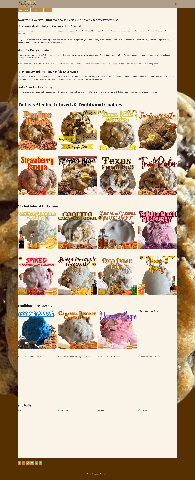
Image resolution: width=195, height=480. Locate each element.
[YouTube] (32, 463)
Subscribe (37, 10)
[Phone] (19, 463)
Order (48, 10)
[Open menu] (175, 4)
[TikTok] (28, 463)
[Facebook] (40, 463)
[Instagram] (23, 463)
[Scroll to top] (187, 468)
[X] (36, 463)
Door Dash (23, 10)
